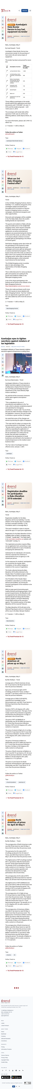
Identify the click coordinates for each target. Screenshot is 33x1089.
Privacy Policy (4, 1057)
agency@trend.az (5, 1015)
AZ (16, 1086)
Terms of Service (5, 1055)
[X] (9, 1070)
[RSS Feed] (22, 1070)
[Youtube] (12, 1070)
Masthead (3, 1034)
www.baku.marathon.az (15, 539)
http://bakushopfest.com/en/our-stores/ (17, 286)
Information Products (6, 1049)
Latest (2, 1023)
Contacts (3, 1036)
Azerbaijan (9, 453)
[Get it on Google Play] (16, 1077)
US (14, 955)
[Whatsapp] (2, 1070)
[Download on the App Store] (5, 1077)
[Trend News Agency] (5, 1001)
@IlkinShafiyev (9, 775)
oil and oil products (11, 782)
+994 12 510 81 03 (5, 1013)
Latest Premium (5, 1025)
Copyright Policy (5, 1060)
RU (19, 1086)
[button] (2, 17)
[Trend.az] (5, 10)
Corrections (4, 1040)
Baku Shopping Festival (12, 308)
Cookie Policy (4, 1062)
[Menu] (30, 10)
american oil (22, 782)
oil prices (9, 955)
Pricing (3, 1047)
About (2, 1031)
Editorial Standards (5, 1038)
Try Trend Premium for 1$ (15, 156)
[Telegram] (16, 1070)
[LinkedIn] (19, 1070)
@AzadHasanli (9, 134)
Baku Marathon (10, 621)
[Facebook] (6, 1070)
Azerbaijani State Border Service (14, 140)
